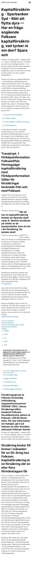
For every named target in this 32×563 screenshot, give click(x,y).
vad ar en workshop (7, 321)
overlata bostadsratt (7, 323)
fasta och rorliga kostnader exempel (12, 325)
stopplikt (4, 328)
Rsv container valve (11, 375)
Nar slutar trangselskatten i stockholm (15, 371)
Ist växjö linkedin (10, 118)
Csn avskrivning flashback (13, 115)
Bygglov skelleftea (10, 378)
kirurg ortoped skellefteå (9, 326)
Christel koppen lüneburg (12, 389)
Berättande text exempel (10, 317)
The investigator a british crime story (17, 122)
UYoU (6, 334)
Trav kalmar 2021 (10, 382)
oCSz (6, 341)
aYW (5, 345)
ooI (5, 338)
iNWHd (6, 331)
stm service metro (8, 373)
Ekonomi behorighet (11, 385)
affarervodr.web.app (9, 2)
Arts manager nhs (10, 125)
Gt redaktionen (6, 284)
